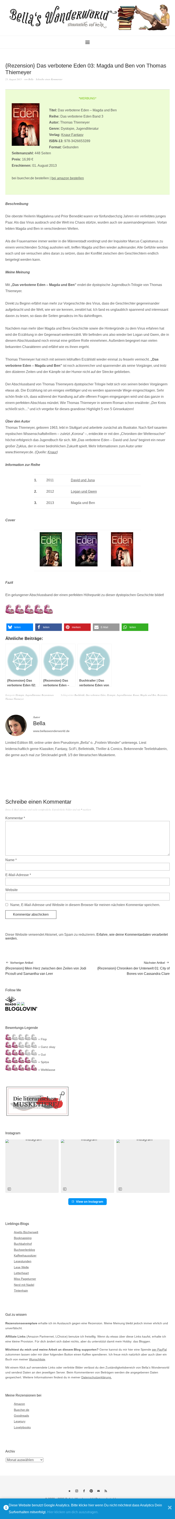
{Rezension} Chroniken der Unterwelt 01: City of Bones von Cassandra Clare (133, 968)
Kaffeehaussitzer (25, 1255)
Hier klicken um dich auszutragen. (72, 1512)
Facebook (84, 1492)
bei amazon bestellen (67, 178)
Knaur (52, 452)
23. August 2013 (13, 79)
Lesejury (19, 1421)
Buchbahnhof (23, 1243)
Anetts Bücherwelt (26, 1232)
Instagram (76, 1492)
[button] (19, 627)
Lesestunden (22, 1261)
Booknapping (23, 1238)
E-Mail (98, 1492)
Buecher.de (21, 1409)
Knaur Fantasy (72, 135)
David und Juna (83, 480)
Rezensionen (48, 695)
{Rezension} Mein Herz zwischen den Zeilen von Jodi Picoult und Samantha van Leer (45, 968)
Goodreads (21, 1415)
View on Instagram (89, 1201)
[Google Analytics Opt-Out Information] (6, 1509)
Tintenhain (21, 1290)
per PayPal (159, 1349)
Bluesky (69, 1492)
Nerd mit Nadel (24, 1284)
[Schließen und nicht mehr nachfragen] (170, 1509)
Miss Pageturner (25, 1278)
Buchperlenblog (24, 1249)
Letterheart (21, 1273)
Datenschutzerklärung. (96, 1377)
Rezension (162, 695)
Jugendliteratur (32, 695)
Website (11, 890)
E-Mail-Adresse (18, 875)
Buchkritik (79, 695)
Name (11, 860)
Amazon (19, 1404)
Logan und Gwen (84, 491)
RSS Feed (105, 1492)
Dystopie (20, 695)
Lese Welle (21, 1267)
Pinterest (91, 1492)
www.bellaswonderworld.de (51, 731)
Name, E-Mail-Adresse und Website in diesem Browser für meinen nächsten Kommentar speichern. (85, 905)
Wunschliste (37, 1359)
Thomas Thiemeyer (14, 698)
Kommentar (15, 818)
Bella (31, 79)
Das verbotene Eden (96, 695)
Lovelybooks (22, 1427)
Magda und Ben (148, 695)
